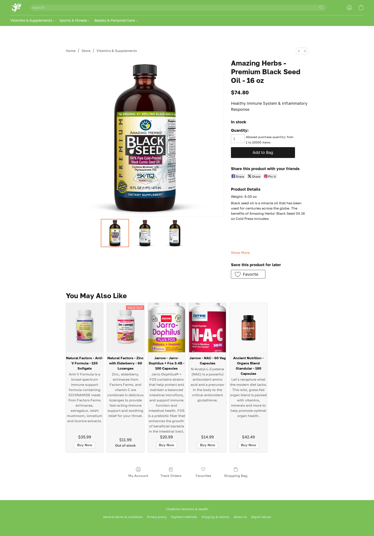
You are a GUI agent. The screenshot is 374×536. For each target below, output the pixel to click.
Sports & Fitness (74, 20)
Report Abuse (261, 517)
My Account (138, 475)
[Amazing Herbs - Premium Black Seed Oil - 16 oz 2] (175, 233)
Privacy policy (157, 517)
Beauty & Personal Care (115, 20)
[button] (15, 7)
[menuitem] (299, 51)
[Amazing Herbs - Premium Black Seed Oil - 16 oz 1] (145, 233)
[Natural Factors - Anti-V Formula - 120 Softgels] (84, 327)
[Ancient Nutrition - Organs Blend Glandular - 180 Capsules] (248, 327)
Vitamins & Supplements (31, 20)
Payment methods (184, 517)
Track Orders (170, 475)
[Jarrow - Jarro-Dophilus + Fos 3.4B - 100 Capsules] (166, 327)
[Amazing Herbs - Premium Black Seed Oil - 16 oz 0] (115, 233)
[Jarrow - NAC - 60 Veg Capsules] (207, 327)
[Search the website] (321, 7)
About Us (240, 517)
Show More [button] (240, 252)
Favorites (203, 475)
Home (71, 50)
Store (86, 50)
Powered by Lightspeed (187, 524)
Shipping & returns (215, 517)
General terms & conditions (123, 517)
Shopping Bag (235, 475)
